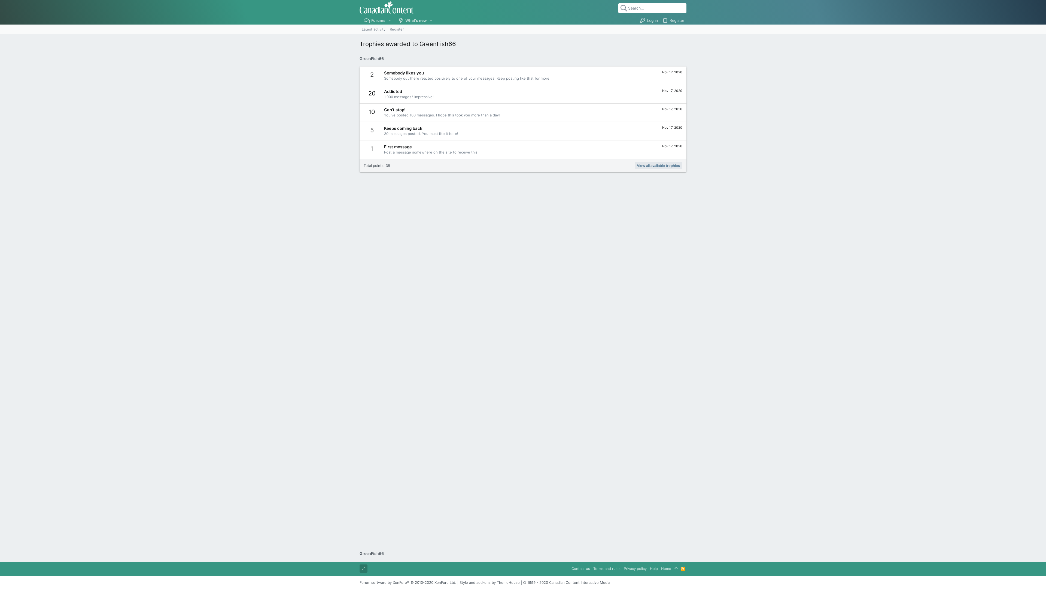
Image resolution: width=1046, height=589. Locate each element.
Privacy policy (635, 568)
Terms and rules (607, 568)
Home (666, 568)
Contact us (580, 568)
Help (654, 568)
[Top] (676, 568)
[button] (389, 20)
